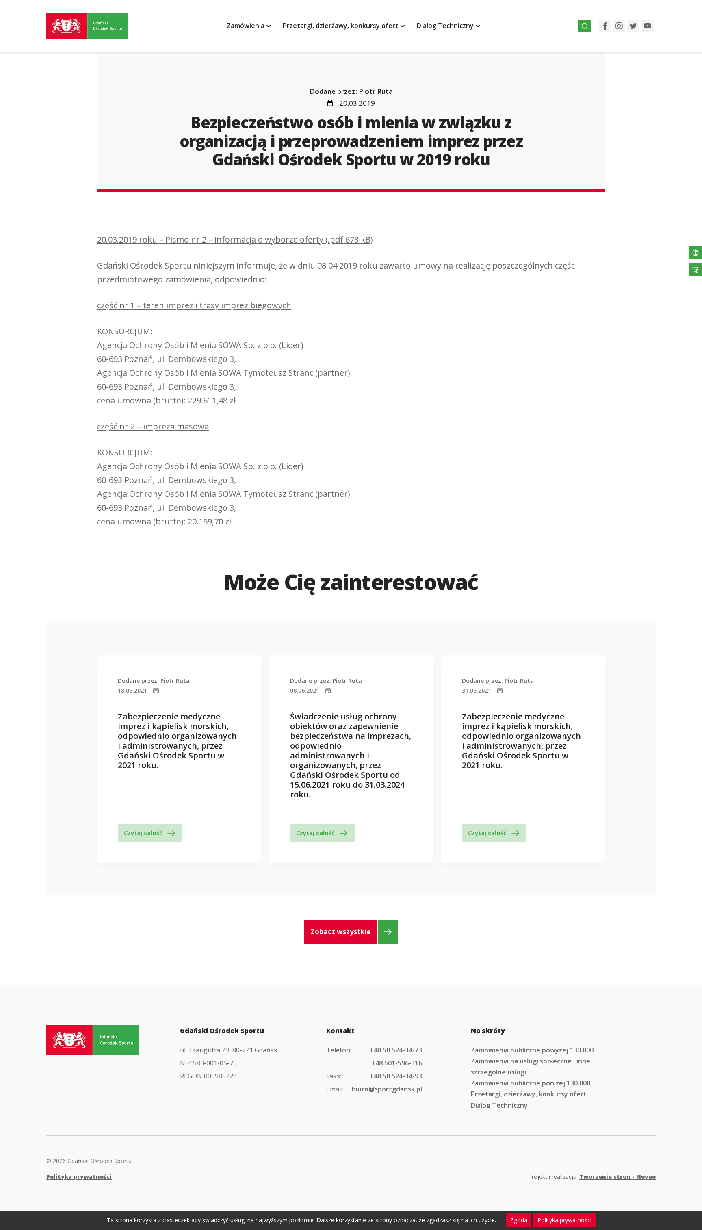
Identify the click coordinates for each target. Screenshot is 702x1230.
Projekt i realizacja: (592, 1176)
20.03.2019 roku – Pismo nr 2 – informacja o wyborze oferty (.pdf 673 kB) (235, 239)
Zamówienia (245, 25)
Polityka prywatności (79, 1176)
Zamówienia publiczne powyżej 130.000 (532, 1050)
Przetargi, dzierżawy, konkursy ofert (341, 25)
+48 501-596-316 (396, 1063)
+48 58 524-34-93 (396, 1076)
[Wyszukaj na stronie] (584, 26)
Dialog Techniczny (445, 25)
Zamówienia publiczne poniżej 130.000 (530, 1082)
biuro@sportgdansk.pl (387, 1089)
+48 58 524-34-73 (396, 1050)
